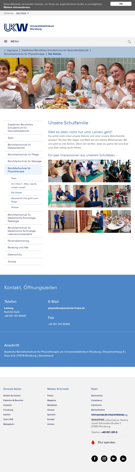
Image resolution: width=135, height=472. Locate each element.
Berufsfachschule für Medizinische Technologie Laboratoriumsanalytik (22, 231)
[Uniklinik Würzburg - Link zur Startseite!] (29, 26)
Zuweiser (7, 405)
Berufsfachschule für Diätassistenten (19, 146)
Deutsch (15, 13)
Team (11, 137)
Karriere (6, 414)
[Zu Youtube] (113, 458)
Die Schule (54, 53)
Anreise (15, 207)
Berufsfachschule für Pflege (23, 154)
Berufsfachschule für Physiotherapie (24, 53)
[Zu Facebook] (94, 458)
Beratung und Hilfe (18, 247)
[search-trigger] (129, 41)
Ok (121, 3)
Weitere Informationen (17, 7)
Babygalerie (8, 424)
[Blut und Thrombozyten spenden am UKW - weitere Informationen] (103, 441)
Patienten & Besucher (13, 400)
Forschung (8, 410)
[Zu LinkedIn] (123, 458)
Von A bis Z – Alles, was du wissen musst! (24, 185)
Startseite (12, 50)
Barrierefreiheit (98, 410)
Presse (50, 395)
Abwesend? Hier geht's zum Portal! (24, 200)
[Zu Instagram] (104, 458)
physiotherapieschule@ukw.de (66, 308)
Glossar (50, 410)
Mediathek (52, 405)
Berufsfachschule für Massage (25, 161)
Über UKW (8, 419)
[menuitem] (16, 13)
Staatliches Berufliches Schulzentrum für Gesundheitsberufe (55, 50)
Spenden (51, 414)
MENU (15, 41)
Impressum (96, 405)
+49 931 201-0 (109, 432)
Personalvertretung (18, 240)
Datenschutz (15, 254)
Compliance (96, 400)
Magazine (51, 400)
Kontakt (50, 419)
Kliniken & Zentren (12, 395)
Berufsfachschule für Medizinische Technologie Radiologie (22, 218)
